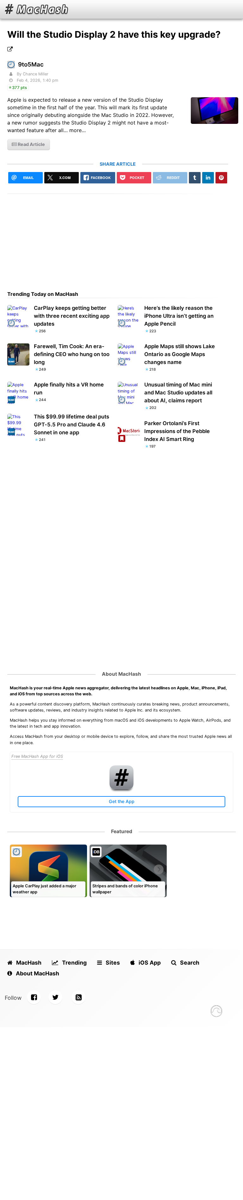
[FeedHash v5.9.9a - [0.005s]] (216, 1012)
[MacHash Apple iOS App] (121, 788)
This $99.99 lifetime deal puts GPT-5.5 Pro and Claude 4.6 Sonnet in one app (71, 424)
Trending (74, 962)
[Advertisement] (117, 238)
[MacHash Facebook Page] (34, 997)
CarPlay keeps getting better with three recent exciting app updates (71, 316)
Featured (121, 831)
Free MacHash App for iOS (37, 756)
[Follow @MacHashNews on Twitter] (55, 997)
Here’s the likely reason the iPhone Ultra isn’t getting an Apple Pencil (179, 316)
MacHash (28, 962)
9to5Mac (31, 64)
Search (189, 962)
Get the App (121, 801)
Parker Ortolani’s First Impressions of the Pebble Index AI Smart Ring (177, 431)
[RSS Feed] (78, 997)
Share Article (118, 164)
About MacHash (121, 674)
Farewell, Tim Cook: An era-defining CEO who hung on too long (71, 354)
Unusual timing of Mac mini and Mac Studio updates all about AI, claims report (178, 392)
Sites (112, 962)
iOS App (149, 962)
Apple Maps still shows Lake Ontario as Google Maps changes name (179, 354)
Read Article (31, 144)
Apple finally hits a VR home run (69, 388)
